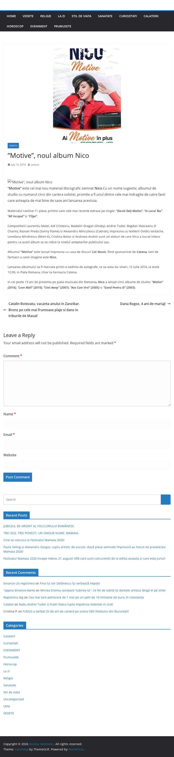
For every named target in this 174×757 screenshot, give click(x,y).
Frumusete (62, 26)
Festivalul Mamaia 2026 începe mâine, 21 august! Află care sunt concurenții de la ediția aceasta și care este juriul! (84, 558)
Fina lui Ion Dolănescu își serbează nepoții (70, 583)
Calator (8, 604)
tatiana (35, 164)
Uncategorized (13, 699)
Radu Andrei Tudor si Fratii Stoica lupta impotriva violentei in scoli (66, 604)
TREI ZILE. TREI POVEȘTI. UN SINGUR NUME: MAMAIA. (41, 533)
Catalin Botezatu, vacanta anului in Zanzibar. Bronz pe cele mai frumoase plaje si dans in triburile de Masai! (44, 309)
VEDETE (28, 16)
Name (9, 414)
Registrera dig (13, 597)
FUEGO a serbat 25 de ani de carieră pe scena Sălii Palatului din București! (76, 611)
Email (9, 434)
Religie (45, 16)
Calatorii (151, 16)
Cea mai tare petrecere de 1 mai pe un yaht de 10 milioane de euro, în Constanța (86, 597)
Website (9, 455)
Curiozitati (128, 16)
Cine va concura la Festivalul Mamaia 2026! (34, 540)
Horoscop (15, 26)
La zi (61, 16)
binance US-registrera (19, 583)
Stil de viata (81, 16)
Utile (6, 706)
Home (11, 16)
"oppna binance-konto (19, 590)
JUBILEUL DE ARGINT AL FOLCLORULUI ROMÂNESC (38, 526)
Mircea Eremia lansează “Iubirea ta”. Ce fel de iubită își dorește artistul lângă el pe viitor (103, 590)
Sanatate (105, 16)
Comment (12, 356)
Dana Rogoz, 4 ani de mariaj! (143, 303)
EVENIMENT (38, 26)
